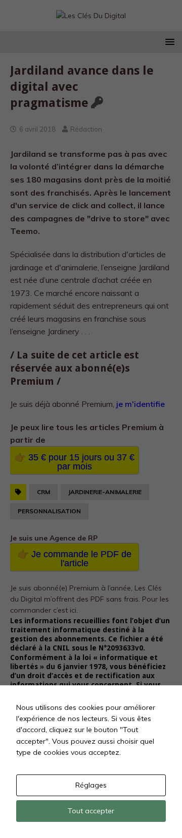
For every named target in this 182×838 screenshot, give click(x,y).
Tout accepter (91, 810)
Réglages (91, 785)
